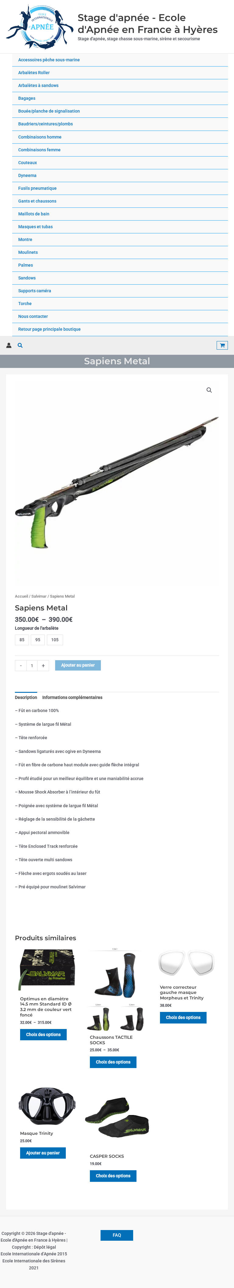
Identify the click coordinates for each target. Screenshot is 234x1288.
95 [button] (37, 639)
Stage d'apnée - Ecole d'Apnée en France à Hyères (148, 23)
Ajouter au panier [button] (43, 1152)
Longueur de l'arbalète (36, 628)
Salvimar (39, 596)
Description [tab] (26, 697)
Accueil (21, 596)
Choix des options (43, 1034)
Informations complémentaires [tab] (72, 697)
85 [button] (22, 639)
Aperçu (47, 987)
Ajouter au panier (78, 665)
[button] (20, 345)
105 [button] (54, 639)
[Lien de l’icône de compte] (9, 345)
